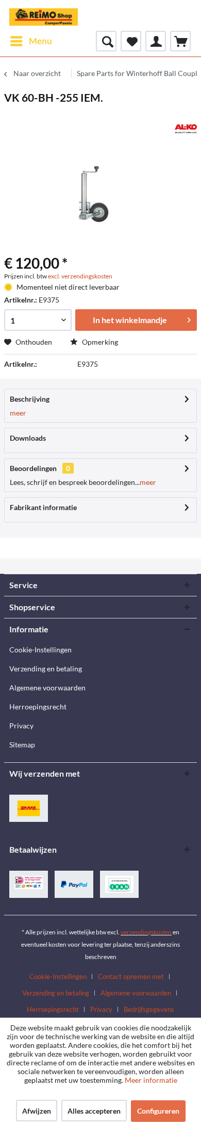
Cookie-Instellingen (40, 649)
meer (18, 412)
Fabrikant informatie (43, 507)
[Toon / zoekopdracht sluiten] (106, 41)
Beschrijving (29, 399)
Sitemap (22, 744)
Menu (40, 40)
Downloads (28, 438)
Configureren (158, 1110)
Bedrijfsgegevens (149, 1009)
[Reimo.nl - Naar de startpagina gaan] (43, 15)
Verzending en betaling (45, 668)
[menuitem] (30, 41)
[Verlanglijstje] (131, 41)
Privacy (21, 725)
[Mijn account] (155, 41)
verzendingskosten (146, 932)
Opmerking (99, 341)
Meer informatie (151, 1080)
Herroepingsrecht (37, 706)
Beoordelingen (33, 468)
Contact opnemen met (131, 976)
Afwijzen (36, 1110)
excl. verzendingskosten (80, 276)
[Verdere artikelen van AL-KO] (186, 129)
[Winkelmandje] (180, 41)
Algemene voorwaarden (47, 687)
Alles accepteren (94, 1110)
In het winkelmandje (130, 320)
